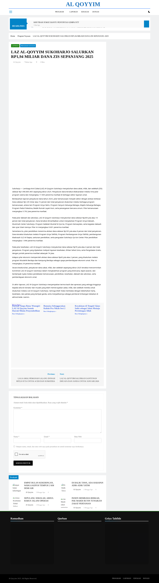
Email (47, 437)
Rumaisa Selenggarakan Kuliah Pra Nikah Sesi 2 (54, 307)
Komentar (18, 408)
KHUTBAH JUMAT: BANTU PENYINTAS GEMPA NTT (56, 22)
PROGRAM (59, 12)
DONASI (95, 12)
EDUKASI (85, 12)
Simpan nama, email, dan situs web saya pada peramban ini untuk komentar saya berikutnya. (50, 447)
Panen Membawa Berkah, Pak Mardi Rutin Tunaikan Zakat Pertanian (87, 501)
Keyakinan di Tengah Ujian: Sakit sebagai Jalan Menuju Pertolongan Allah (87, 308)
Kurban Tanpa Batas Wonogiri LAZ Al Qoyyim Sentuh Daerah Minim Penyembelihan (26, 308)
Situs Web (78, 437)
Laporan (15, 46)
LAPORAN (73, 12)
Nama (16, 437)
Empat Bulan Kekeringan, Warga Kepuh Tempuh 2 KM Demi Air (39, 485)
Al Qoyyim (17, 62)
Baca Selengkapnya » (18, 314)
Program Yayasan (28, 46)
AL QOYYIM (83, 4)
